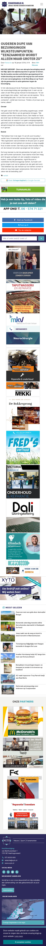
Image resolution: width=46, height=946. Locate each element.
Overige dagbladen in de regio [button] (14, 922)
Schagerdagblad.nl (16, 3)
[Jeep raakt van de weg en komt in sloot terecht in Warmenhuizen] (8, 637)
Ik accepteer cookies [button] (23, 942)
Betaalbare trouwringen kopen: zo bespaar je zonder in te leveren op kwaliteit (29, 667)
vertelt (5, 175)
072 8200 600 (10, 857)
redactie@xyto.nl (11, 860)
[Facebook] (4, 872)
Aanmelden (8, 890)
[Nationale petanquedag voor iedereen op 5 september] (8, 689)
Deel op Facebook (24, 220)
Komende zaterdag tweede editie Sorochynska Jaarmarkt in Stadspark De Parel (30, 625)
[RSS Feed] (17, 872)
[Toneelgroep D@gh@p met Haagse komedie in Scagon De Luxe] (8, 647)
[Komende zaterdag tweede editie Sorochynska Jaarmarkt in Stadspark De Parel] (8, 626)
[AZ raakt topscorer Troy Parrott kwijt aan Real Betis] (8, 679)
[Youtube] (12, 872)
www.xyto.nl (9, 863)
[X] (8, 872)
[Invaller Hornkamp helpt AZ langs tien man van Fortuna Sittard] (8, 658)
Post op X (24, 225)
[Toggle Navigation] (41, 4)
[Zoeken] (41, 238)
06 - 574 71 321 (32, 208)
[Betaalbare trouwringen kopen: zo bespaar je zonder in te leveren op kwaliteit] (8, 668)
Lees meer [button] (19, 936)
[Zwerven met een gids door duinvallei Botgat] (8, 616)
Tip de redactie (24, 230)
